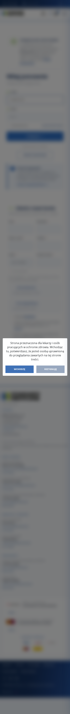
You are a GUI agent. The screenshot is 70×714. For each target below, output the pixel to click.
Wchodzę (19, 369)
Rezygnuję (50, 369)
